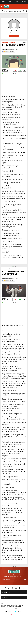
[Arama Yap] (23, 11)
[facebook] (5, 588)
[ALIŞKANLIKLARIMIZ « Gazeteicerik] (6, 6)
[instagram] (12, 588)
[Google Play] (18, 611)
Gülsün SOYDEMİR (10, 42)
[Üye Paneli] (25, 11)
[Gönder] (25, 579)
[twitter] (9, 588)
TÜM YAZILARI (14, 36)
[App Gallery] (14, 614)
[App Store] (8, 611)
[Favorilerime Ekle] (24, 70)
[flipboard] (19, 588)
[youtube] (16, 588)
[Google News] (8, 51)
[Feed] (23, 588)
